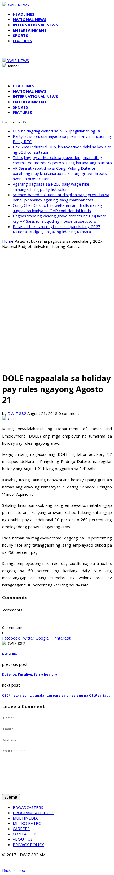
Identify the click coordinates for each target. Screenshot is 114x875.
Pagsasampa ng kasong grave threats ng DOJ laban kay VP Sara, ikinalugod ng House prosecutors (60, 218)
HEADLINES (23, 14)
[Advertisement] (57, 310)
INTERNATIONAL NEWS (35, 24)
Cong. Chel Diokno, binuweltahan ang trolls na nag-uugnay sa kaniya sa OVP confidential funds (58, 208)
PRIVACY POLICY (28, 844)
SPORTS (20, 35)
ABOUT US (23, 839)
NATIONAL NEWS (29, 19)
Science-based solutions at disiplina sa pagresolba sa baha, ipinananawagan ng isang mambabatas (61, 197)
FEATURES (22, 40)
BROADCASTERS (28, 807)
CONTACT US (25, 834)
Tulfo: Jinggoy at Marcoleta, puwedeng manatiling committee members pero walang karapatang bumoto (62, 160)
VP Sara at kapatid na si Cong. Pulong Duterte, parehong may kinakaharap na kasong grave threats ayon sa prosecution (60, 173)
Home (8, 241)
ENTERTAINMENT (30, 30)
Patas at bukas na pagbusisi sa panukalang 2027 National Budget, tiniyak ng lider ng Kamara (56, 229)
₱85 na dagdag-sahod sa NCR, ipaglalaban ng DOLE (60, 131)
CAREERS (21, 828)
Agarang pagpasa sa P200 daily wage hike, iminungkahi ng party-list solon (51, 186)
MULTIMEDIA (25, 818)
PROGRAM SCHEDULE (33, 812)
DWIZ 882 (17, 413)
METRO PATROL (28, 823)
